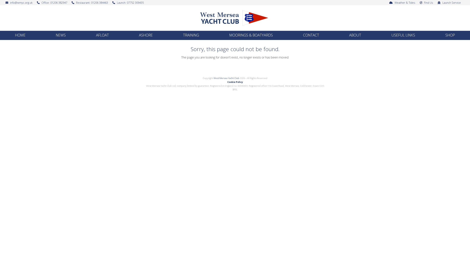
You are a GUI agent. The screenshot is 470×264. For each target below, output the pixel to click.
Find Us (428, 2)
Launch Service (451, 2)
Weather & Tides (405, 2)
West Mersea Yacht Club (226, 78)
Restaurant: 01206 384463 (92, 2)
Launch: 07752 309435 (130, 2)
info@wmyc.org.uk (21, 2)
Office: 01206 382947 (54, 2)
